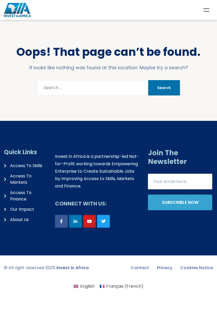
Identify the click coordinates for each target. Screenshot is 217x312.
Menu (206, 10)
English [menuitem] (87, 286)
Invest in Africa (72, 268)
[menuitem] (84, 286)
